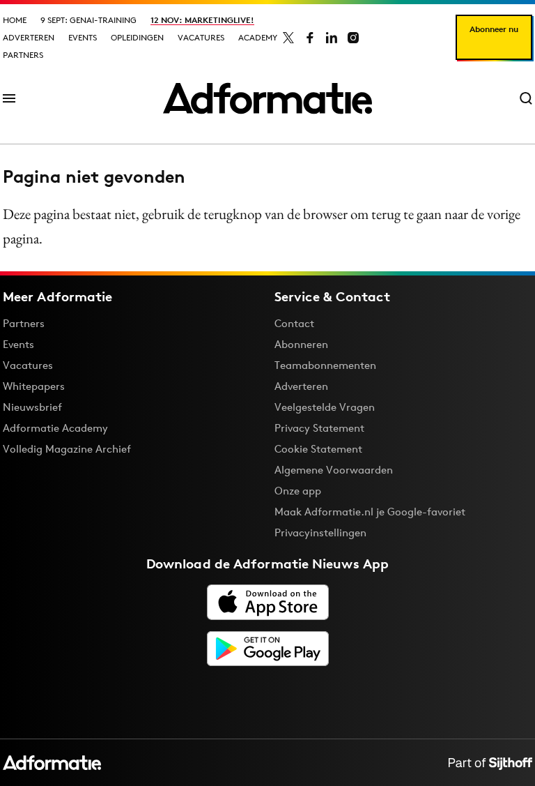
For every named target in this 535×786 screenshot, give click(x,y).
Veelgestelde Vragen (324, 407)
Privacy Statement (319, 427)
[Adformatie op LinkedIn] (331, 37)
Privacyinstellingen (320, 533)
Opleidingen (137, 37)
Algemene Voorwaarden (333, 469)
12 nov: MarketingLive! (202, 20)
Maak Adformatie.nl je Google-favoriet (369, 511)
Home (14, 20)
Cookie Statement (318, 448)
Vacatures (201, 37)
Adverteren (28, 37)
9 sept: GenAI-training (88, 20)
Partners (23, 55)
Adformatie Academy (55, 427)
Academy (257, 37)
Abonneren (301, 344)
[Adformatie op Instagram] (353, 37)
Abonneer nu (494, 29)
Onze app (297, 490)
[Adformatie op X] (288, 37)
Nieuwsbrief (32, 407)
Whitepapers (34, 386)
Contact (294, 323)
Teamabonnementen (325, 365)
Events (82, 37)
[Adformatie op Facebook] (310, 37)
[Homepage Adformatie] (267, 98)
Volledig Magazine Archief (67, 448)
